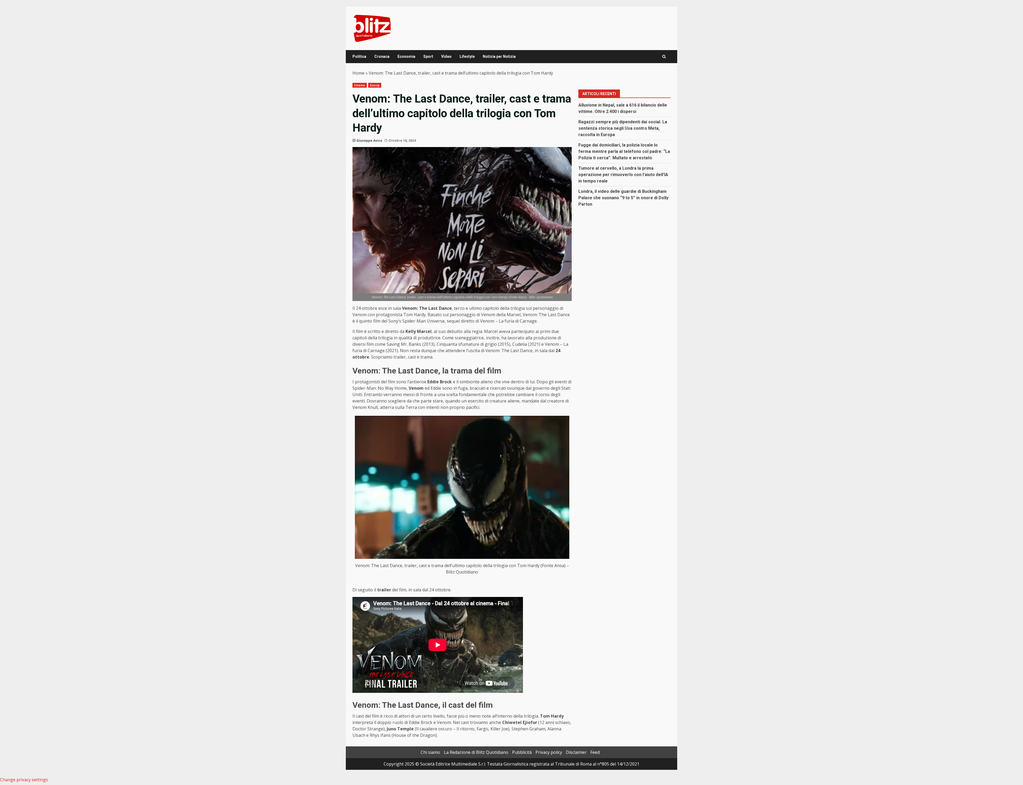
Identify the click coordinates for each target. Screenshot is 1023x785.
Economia (406, 56)
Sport (428, 56)
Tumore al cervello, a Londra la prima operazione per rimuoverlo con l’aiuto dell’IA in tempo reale (623, 175)
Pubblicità (522, 752)
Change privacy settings (24, 780)
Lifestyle (467, 56)
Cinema (359, 85)
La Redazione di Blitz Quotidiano (476, 752)
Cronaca (381, 56)
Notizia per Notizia (499, 56)
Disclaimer (576, 752)
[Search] (664, 56)
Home (358, 73)
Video (446, 56)
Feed (595, 752)
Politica (359, 56)
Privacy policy (548, 752)
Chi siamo (430, 752)
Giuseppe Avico (369, 140)
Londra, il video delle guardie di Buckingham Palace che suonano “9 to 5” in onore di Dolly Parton (623, 198)
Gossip (375, 85)
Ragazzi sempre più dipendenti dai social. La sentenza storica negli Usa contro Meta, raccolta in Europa (622, 128)
